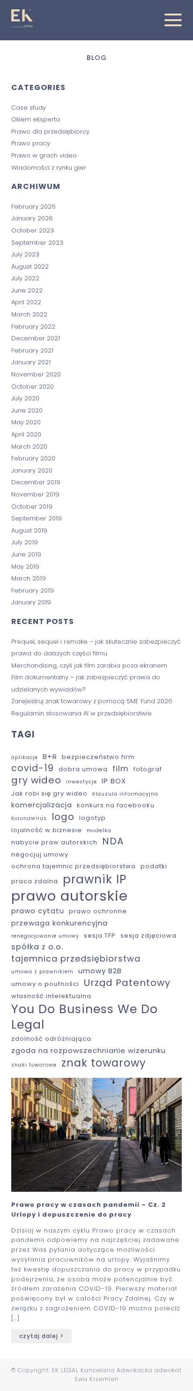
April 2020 (26, 434)
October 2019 (31, 506)
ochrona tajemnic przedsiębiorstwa (73, 867)
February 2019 (32, 590)
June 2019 (26, 554)
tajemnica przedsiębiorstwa (76, 958)
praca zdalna (34, 882)
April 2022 (26, 302)
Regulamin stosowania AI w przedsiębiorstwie (81, 713)
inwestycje (81, 782)
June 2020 (27, 410)
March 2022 (29, 314)
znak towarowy (103, 1063)
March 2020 (29, 446)
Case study (28, 107)
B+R (50, 756)
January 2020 (31, 470)
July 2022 (25, 278)
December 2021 (35, 338)
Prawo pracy (30, 143)
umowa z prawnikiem (42, 972)
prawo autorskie (69, 896)
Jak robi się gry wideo (49, 794)
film (120, 769)
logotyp (92, 818)
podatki (154, 867)
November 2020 (36, 374)
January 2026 (32, 218)
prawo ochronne (98, 912)
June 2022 (27, 290)
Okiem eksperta (35, 119)
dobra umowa (83, 770)
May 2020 (26, 422)
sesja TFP (100, 936)
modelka (99, 830)
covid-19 (32, 768)
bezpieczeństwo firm (98, 757)
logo (63, 817)
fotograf (148, 770)
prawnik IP (94, 879)
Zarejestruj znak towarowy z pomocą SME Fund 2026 (92, 701)
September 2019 (36, 518)
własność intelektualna (51, 996)
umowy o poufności (45, 984)
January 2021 (31, 362)
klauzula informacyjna (125, 794)
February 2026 (33, 206)
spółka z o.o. (37, 947)
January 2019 (31, 602)
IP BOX (114, 780)
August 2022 (30, 266)
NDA (113, 841)
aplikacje (24, 757)
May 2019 (25, 566)
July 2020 (25, 398)
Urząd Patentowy (127, 983)
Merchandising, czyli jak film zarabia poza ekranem (90, 665)
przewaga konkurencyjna (59, 922)
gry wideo (36, 780)
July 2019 (24, 542)
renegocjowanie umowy (45, 936)
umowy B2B (100, 970)
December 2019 (35, 482)
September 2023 (37, 242)
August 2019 (29, 530)
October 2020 (32, 386)
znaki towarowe (34, 1065)
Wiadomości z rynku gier (48, 167)
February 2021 (32, 350)
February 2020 (33, 458)
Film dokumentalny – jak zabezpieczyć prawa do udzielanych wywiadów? (85, 683)
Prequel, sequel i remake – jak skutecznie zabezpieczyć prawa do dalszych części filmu (96, 647)
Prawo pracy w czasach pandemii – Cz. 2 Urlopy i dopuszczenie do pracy (88, 1209)
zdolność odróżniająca (51, 1039)
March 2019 (28, 578)
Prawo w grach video (44, 155)
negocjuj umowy (39, 855)
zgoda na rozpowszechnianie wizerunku (88, 1050)
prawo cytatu (37, 910)
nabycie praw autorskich (54, 843)
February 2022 (33, 326)
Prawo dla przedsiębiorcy (50, 131)
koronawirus (29, 818)
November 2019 (35, 494)
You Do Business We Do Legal (84, 1016)
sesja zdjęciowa (148, 936)
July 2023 (25, 254)
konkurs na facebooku (116, 806)
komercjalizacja (41, 804)
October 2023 (32, 230)
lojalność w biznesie (46, 831)
